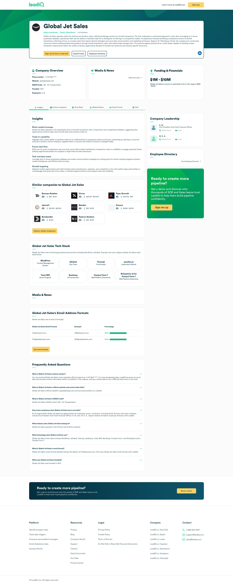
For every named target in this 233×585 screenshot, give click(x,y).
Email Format (78, 54)
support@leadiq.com (195, 535)
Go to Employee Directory (190, 161)
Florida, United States (67, 32)
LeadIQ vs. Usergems (159, 553)
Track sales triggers (37, 535)
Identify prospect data (38, 530)
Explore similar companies (45, 231)
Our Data (75, 558)
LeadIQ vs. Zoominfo (159, 530)
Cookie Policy (104, 535)
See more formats (41, 349)
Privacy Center (77, 563)
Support (74, 544)
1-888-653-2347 (193, 530)
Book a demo (186, 491)
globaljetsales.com (67, 391)
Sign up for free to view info (56, 54)
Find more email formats (112, 452)
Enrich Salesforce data (38, 544)
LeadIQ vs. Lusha (157, 539)
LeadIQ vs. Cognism (158, 544)
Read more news (134, 77)
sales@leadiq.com (193, 539)
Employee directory (97, 54)
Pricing (74, 530)
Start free (196, 5)
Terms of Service (105, 539)
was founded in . (47, 461)
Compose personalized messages (43, 539)
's (54, 400)
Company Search (78, 539)
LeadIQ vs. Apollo (157, 535)
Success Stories (36, 549)
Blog (72, 535)
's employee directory (109, 416)
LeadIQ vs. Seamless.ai (160, 549)
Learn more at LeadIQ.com (173, 5)
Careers (74, 549)
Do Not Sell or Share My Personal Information (117, 544)
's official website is (67, 389)
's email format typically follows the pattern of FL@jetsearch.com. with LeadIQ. (85, 450)
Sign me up (161, 207)
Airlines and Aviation (65, 427)
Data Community (78, 553)
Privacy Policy (104, 530)
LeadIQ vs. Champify (159, 558)
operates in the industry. (56, 425)
